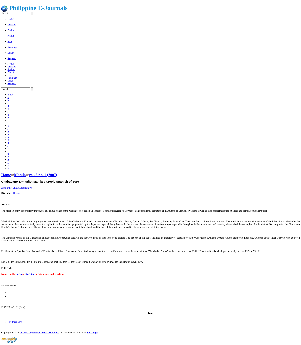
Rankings (12, 47)
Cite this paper (15, 322)
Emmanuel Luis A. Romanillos (16, 187)
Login (19, 274)
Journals (12, 24)
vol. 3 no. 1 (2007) (43, 175)
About (11, 35)
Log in (11, 52)
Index (10, 94)
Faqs (10, 41)
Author (11, 30)
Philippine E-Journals (38, 7)
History (16, 193)
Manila (20, 175)
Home (11, 19)
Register (12, 58)
